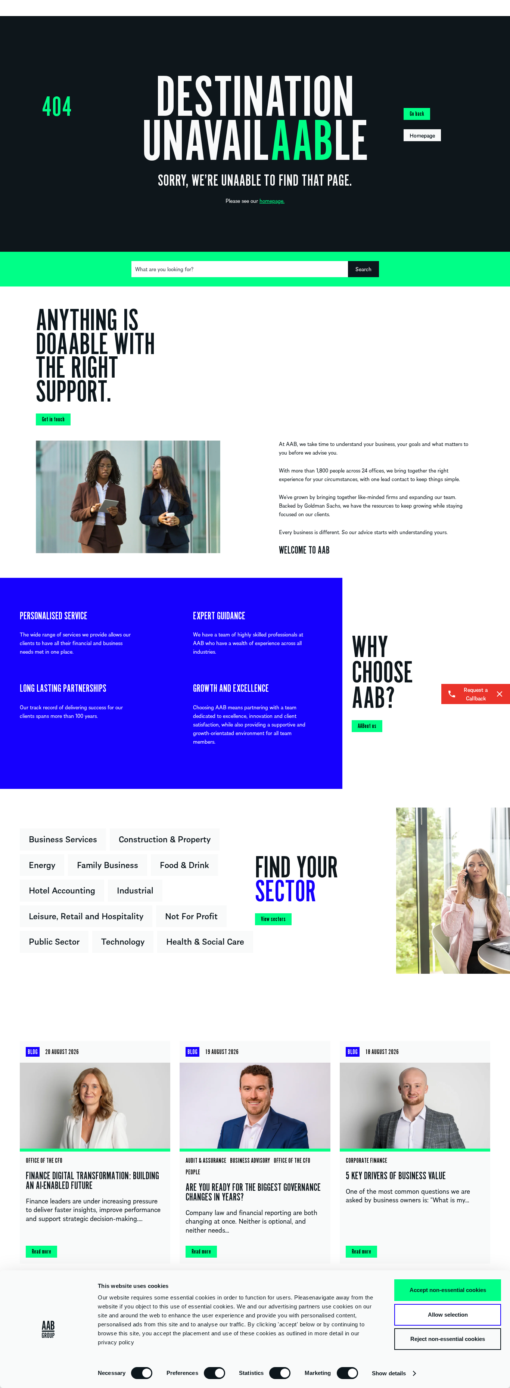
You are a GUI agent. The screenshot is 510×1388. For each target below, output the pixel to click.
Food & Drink (184, 864)
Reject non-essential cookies (447, 1339)
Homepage (422, 135)
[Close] (499, 694)
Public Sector (54, 941)
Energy (42, 864)
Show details (389, 1373)
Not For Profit (191, 915)
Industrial (135, 889)
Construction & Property (165, 838)
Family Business (107, 864)
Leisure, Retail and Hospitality (86, 915)
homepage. (271, 200)
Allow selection (448, 1314)
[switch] (214, 1373)
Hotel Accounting (62, 889)
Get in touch (53, 419)
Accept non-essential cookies (448, 1290)
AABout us (367, 726)
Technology (122, 941)
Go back (417, 114)
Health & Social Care (205, 941)
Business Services (63, 838)
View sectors (273, 919)
